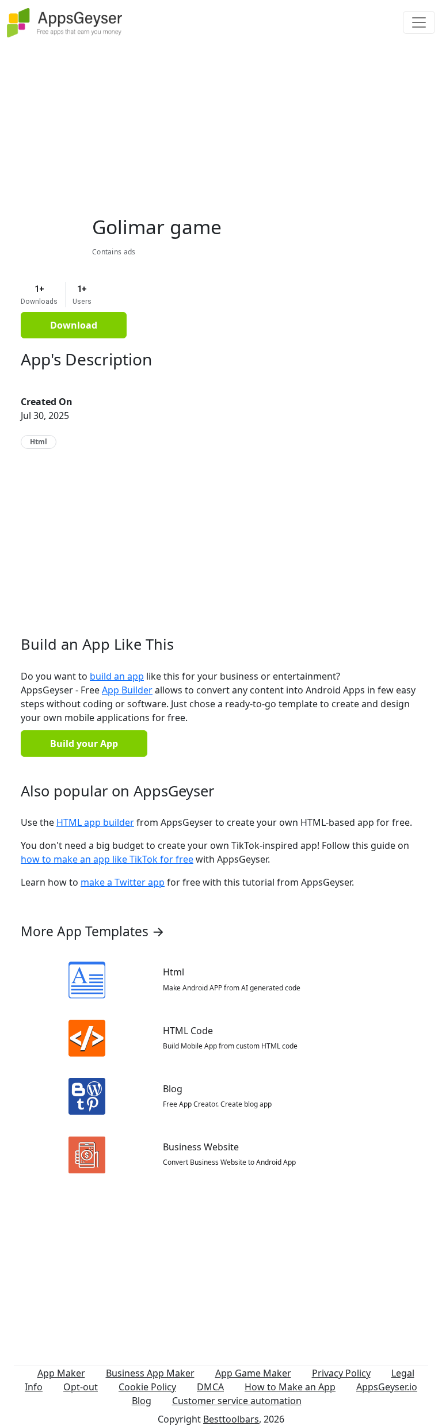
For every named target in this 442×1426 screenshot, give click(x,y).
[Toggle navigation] (419, 22)
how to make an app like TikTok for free (107, 859)
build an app (117, 676)
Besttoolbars (231, 1419)
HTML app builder (95, 822)
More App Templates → (93, 931)
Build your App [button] (84, 743)
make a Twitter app (123, 882)
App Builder (127, 690)
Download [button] (73, 325)
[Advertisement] (221, 125)
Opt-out (80, 1387)
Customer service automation (237, 1400)
